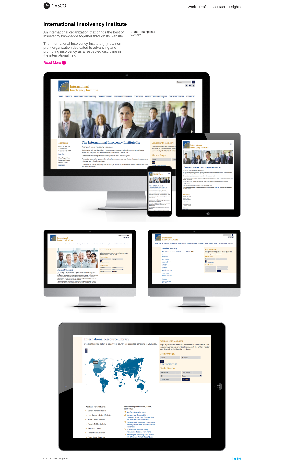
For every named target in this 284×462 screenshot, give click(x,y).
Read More (52, 63)
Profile (204, 7)
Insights (234, 7)
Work (192, 7)
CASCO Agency (55, 5)
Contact (219, 7)
